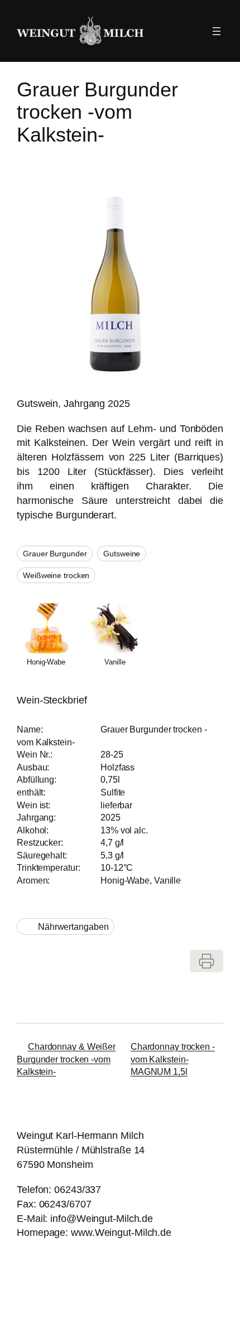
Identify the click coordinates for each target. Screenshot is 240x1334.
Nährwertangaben (73, 926)
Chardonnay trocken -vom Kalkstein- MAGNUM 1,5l (173, 1058)
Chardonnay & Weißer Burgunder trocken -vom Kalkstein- (66, 1058)
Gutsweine (121, 553)
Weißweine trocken (56, 575)
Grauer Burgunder (55, 553)
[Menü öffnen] (216, 31)
